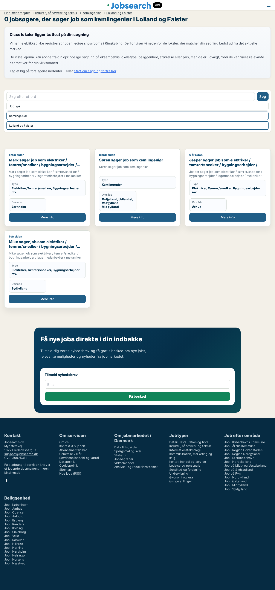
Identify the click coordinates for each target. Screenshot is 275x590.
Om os (64, 442)
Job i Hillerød (13, 544)
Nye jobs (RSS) (70, 473)
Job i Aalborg (14, 516)
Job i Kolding (13, 528)
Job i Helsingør (15, 555)
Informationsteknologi (184, 450)
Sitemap (65, 469)
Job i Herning (14, 547)
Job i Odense (13, 512)
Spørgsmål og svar (127, 451)
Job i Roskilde (14, 540)
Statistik (120, 455)
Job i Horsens (14, 559)
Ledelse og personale (184, 465)
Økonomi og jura (181, 477)
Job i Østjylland (235, 481)
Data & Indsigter (126, 447)
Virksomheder (124, 463)
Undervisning (178, 473)
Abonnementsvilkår (73, 450)
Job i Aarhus (13, 508)
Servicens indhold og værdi (79, 458)
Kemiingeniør (91, 13)
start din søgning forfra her (95, 71)
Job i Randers (14, 524)
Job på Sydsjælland (238, 469)
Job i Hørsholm (15, 551)
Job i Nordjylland (236, 477)
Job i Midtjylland (236, 485)
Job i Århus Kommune (239, 446)
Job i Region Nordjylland (242, 454)
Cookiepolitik (68, 465)
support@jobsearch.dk (21, 454)
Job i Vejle (11, 536)
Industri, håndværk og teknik (56, 13)
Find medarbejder (17, 13)
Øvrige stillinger (180, 481)
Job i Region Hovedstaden (243, 450)
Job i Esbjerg (13, 520)
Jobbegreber (123, 459)
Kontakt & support (72, 446)
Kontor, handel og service (187, 461)
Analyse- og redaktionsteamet (136, 467)
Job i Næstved (15, 563)
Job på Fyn (232, 473)
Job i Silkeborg (15, 532)
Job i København (16, 504)
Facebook (6, 480)
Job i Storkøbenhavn (239, 458)
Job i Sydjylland (235, 489)
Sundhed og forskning (185, 469)
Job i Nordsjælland (238, 461)
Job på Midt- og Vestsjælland (245, 465)
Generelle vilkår (70, 454)
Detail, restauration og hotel (189, 442)
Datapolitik (67, 461)
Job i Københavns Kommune (244, 442)
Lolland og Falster (119, 13)
